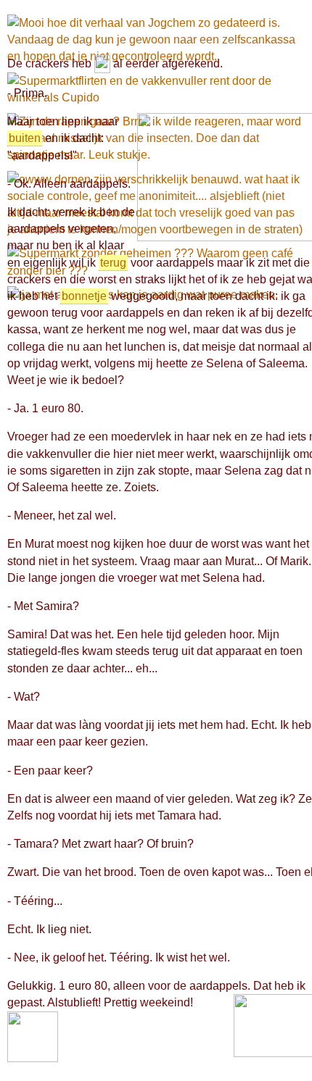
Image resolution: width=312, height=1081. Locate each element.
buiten (25, 138)
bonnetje (84, 296)
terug (113, 262)
